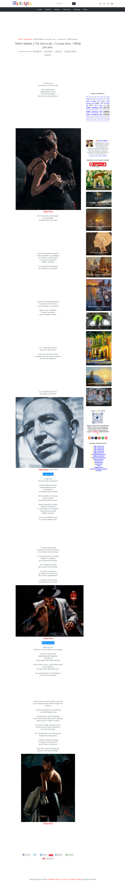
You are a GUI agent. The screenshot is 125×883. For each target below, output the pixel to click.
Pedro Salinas (44, 469)
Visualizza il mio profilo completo (98, 155)
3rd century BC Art (100, 119)
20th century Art (37, 51)
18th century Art (99, 105)
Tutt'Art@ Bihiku (102, 140)
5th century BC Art (102, 121)
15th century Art (93, 101)
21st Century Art (48, 51)
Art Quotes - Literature (70, 51)
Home (40, 9)
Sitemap (77, 9)
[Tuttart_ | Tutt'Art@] (96, 439)
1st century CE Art (91, 109)
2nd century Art (102, 116)
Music (85, 9)
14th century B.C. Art (102, 99)
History (56, 9)
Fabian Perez (48, 211)
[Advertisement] (62, 24)
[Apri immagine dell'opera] (48, 209)
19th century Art (94, 107)
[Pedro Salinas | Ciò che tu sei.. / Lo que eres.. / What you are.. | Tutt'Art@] (22, 5)
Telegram (59, 855)
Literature (66, 9)
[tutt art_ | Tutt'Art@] (99, 439)
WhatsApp (70, 855)
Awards (48, 9)
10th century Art (90, 96)
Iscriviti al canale (49, 858)
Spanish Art (28, 39)
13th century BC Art (100, 98)
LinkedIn (44, 855)
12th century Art (101, 96)
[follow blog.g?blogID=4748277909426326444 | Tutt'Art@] (89, 439)
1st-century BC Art (103, 109)
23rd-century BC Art (91, 116)
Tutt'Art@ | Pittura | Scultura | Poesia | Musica (64, 879)
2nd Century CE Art (101, 118)
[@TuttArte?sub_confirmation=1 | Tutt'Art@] (97, 167)
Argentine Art (58, 51)
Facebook (27, 855)
